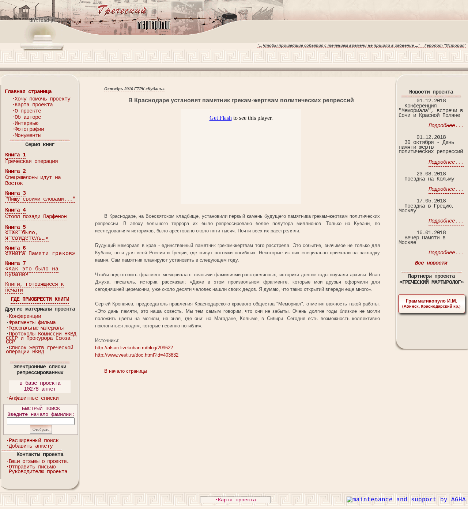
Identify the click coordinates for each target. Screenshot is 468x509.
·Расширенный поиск (32, 441)
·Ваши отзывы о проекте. (37, 462)
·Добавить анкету (29, 446)
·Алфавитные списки (32, 398)
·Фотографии (28, 129)
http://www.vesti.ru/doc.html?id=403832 (136, 355)
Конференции (25, 317)
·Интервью (25, 124)
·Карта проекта (32, 105)
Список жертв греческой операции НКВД (39, 350)
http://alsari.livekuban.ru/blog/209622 (134, 347)
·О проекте (26, 111)
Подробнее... (446, 126)
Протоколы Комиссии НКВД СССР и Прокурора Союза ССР (41, 338)
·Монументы (26, 136)
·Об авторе (26, 117)
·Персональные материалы (34, 328)
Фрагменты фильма (32, 323)
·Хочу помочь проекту (41, 99)
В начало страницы (125, 371)
